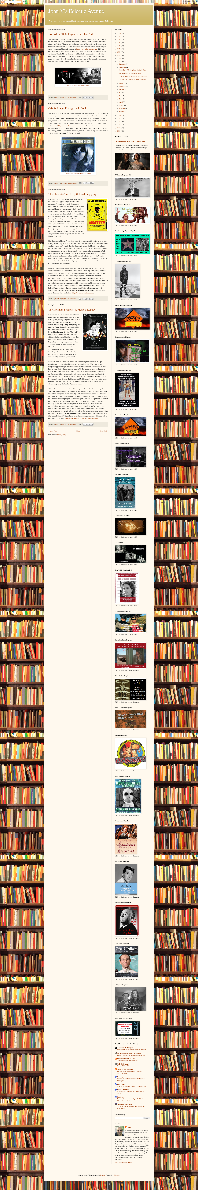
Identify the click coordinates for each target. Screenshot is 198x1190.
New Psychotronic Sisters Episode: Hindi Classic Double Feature (130, 1100)
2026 (119, 33)
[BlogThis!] (86, 97)
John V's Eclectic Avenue (76, 10)
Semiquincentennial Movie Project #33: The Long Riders (131, 1107)
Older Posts (103, 431)
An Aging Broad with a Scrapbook (129, 1053)
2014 (119, 121)
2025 (119, 36)
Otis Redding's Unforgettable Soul (67, 108)
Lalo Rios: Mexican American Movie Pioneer (131, 1050)
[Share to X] (88, 97)
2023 (119, 43)
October (122, 83)
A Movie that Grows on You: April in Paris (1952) (130, 1092)
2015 (119, 118)
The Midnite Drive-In (124, 1104)
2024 (119, 39)
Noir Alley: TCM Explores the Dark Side (71, 34)
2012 (119, 128)
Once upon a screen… (124, 1077)
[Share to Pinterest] (92, 97)
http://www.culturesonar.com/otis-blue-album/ (78, 173)
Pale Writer (121, 1084)
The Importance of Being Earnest (127, 1060)
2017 (119, 61)
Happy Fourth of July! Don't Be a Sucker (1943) (132, 1055)
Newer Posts (53, 431)
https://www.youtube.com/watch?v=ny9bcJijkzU (82, 418)
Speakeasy (120, 1097)
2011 (119, 131)
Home (78, 431)
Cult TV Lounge (123, 1064)
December (122, 64)
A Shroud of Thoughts (125, 1047)
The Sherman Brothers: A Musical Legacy (71, 309)
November (122, 67)
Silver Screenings (123, 1089)
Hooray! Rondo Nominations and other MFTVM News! (129, 1072)
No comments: (72, 97)
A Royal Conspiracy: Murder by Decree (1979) (131, 1086)
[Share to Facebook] (90, 97)
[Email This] (83, 97)
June (120, 96)
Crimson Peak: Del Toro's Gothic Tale (130, 141)
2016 (119, 115)
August (121, 89)
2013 (119, 124)
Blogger (116, 1175)
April (121, 102)
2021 (119, 49)
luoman (102, 1175)
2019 (119, 55)
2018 (119, 58)
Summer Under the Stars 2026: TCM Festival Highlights (131, 1080)
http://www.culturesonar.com (86, 49)
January (122, 111)
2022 (119, 46)
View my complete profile (123, 1162)
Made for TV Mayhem (125, 1069)
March (121, 105)
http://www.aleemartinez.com (82, 293)
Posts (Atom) (61, 435)
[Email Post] (79, 97)
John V (130, 1127)
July (120, 92)
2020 (119, 52)
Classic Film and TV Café (126, 1058)
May (120, 99)
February (122, 108)
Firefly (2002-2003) (123, 1066)
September (122, 86)
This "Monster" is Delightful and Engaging (72, 194)
